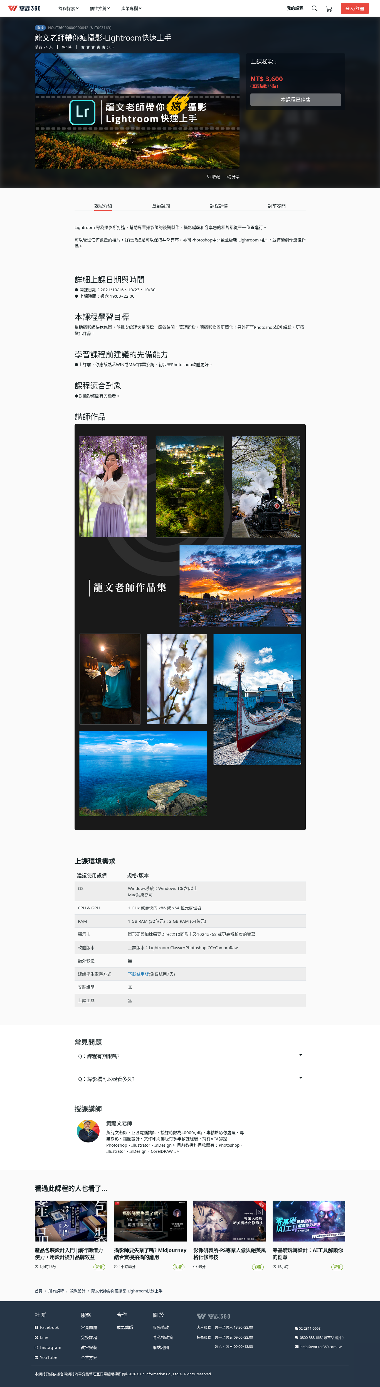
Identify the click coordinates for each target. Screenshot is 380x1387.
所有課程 (56, 1291)
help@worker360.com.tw (321, 1346)
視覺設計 (77, 1291)
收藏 (216, 176)
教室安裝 (89, 1347)
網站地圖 (161, 1347)
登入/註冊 (355, 8)
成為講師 (125, 1327)
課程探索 (66, 8)
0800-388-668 (311, 1337)
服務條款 (161, 1327)
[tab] (103, 206)
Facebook (49, 1327)
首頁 (39, 1291)
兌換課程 (89, 1337)
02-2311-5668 (309, 1328)
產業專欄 (129, 8)
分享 (236, 176)
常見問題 (89, 1327)
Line (44, 1337)
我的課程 (295, 8)
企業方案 (89, 1357)
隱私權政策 (163, 1337)
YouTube (48, 1357)
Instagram (50, 1347)
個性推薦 (98, 8)
